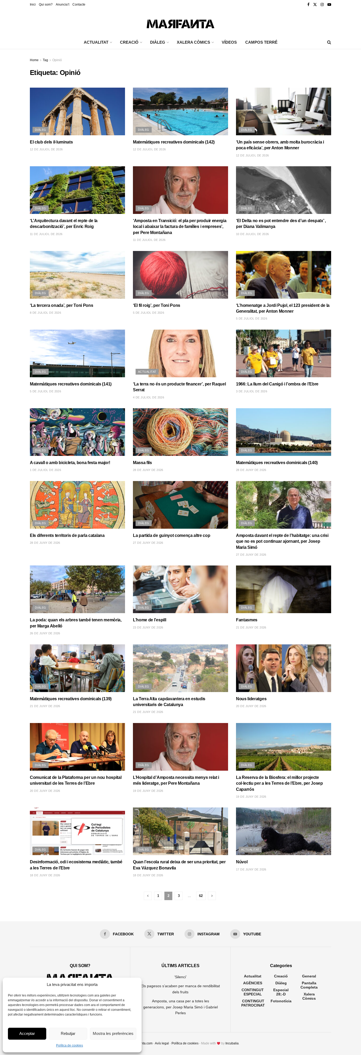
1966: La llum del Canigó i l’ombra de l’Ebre (277, 384)
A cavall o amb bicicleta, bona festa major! (70, 462)
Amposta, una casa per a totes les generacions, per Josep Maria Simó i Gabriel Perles (180, 1007)
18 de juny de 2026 (45, 875)
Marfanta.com (142, 1043)
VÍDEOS (229, 42)
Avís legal (162, 1043)
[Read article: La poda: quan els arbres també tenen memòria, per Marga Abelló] (77, 589)
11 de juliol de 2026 (46, 234)
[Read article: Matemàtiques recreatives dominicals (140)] (283, 432)
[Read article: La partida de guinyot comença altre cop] (180, 505)
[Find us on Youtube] (329, 4)
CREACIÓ (129, 42)
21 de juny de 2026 (251, 627)
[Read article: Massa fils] (180, 432)
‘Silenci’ (180, 977)
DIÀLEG (157, 42)
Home (34, 60)
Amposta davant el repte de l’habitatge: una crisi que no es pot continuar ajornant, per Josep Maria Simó (282, 541)
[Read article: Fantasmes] (283, 589)
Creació (281, 976)
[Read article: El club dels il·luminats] (77, 111)
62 (201, 896)
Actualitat (147, 371)
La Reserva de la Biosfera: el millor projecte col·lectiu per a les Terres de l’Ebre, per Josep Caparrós (279, 783)
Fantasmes (246, 620)
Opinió (57, 60)
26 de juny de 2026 (45, 633)
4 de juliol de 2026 (148, 397)
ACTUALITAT (96, 42)
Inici (33, 4)
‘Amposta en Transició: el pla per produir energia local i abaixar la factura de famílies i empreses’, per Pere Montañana (179, 226)
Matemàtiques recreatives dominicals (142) (174, 142)
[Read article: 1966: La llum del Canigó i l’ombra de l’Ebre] (283, 353)
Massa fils (142, 462)
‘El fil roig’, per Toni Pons (156, 305)
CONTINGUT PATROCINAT (253, 1003)
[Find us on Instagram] (322, 4)
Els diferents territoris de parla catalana (67, 535)
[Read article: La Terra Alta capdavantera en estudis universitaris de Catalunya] (180, 668)
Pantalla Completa (309, 985)
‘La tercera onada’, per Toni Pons (61, 305)
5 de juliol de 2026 (148, 312)
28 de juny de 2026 (148, 470)
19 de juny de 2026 (148, 790)
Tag (45, 60)
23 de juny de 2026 (148, 627)
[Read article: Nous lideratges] (283, 668)
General (309, 976)
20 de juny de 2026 (251, 706)
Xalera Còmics (193, 42)
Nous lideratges (251, 699)
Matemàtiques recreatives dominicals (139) (71, 699)
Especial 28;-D (281, 992)
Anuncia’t (62, 4)
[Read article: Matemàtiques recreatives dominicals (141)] (77, 353)
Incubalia (232, 1043)
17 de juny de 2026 (251, 869)
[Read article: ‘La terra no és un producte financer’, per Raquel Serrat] (180, 353)
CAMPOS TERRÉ (261, 42)
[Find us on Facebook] (308, 4)
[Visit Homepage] (180, 22)
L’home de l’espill (149, 620)
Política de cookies (69, 1045)
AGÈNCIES (252, 983)
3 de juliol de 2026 (251, 391)
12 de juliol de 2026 (46, 149)
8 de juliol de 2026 (45, 312)
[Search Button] (329, 42)
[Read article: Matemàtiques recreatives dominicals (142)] (180, 111)
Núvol (241, 862)
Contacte (78, 4)
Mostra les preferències (113, 1033)
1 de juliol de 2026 (45, 470)
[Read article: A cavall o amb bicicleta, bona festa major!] (77, 432)
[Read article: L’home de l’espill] (180, 589)
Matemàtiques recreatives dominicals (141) (71, 384)
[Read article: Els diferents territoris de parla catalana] (77, 505)
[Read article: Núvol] (283, 831)
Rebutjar (68, 1033)
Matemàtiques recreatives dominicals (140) (277, 462)
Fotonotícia (281, 1001)
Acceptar (27, 1033)
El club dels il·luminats (51, 142)
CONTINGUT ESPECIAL (253, 992)
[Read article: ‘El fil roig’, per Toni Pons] (180, 275)
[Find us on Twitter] (315, 4)
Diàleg (40, 129)
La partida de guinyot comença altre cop (171, 535)
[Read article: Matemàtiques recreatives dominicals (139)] (77, 668)
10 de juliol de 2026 (252, 234)
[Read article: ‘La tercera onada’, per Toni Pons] (77, 275)
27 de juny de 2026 (148, 542)
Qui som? (46, 4)
